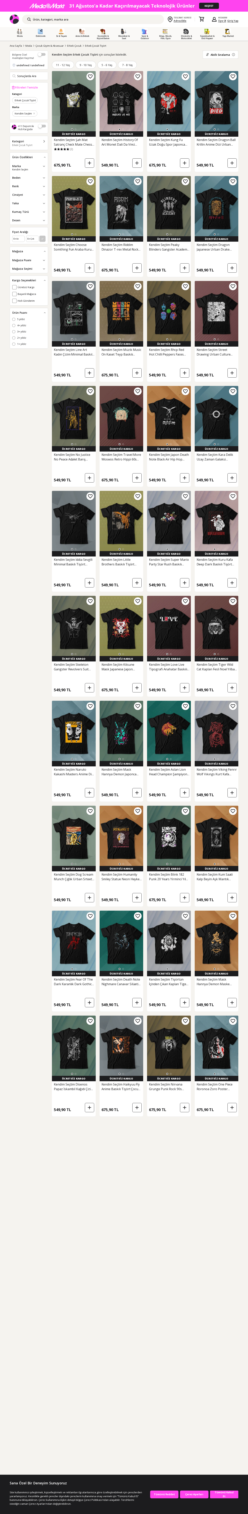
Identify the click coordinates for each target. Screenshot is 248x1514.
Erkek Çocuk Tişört (95, 45)
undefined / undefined (30, 65)
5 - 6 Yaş (107, 65)
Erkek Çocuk (74, 45)
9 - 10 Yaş (86, 65)
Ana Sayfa (16, 45)
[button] (72, 129)
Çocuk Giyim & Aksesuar (49, 45)
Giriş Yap (232, 20)
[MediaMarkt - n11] (124, 6)
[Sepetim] (201, 19)
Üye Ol (222, 20)
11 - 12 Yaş (63, 65)
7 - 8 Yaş (127, 65)
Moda (28, 45)
